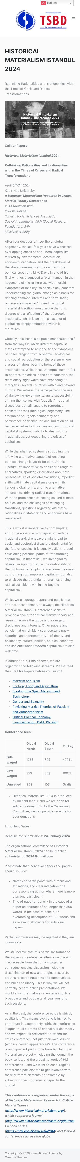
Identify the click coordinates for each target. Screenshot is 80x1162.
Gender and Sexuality (28, 701)
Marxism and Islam (26, 681)
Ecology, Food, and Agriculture (35, 686)
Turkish (51, 2)
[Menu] (73, 18)
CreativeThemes (16, 1157)
